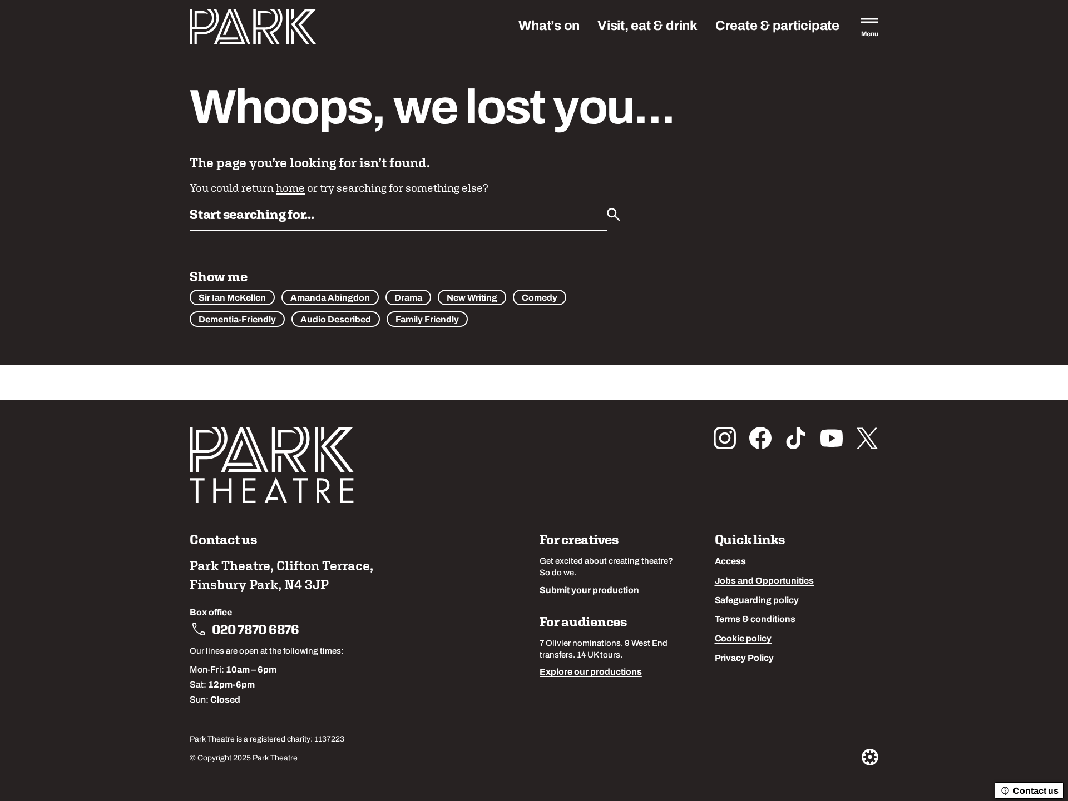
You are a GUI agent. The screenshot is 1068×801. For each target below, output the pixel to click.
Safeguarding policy (757, 600)
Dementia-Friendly (237, 320)
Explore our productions (591, 672)
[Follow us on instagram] (725, 438)
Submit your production (589, 590)
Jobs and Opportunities (764, 581)
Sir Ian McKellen (232, 298)
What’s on (549, 26)
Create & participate (777, 26)
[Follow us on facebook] (760, 438)
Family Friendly (427, 320)
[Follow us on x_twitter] (867, 438)
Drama (408, 298)
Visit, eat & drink (647, 26)
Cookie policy (743, 639)
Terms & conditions (755, 619)
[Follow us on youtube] (831, 438)
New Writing (472, 298)
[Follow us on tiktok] (796, 438)
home (290, 187)
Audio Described (335, 320)
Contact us (1036, 791)
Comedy (539, 298)
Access (730, 562)
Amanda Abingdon (330, 298)
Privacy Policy (744, 658)
